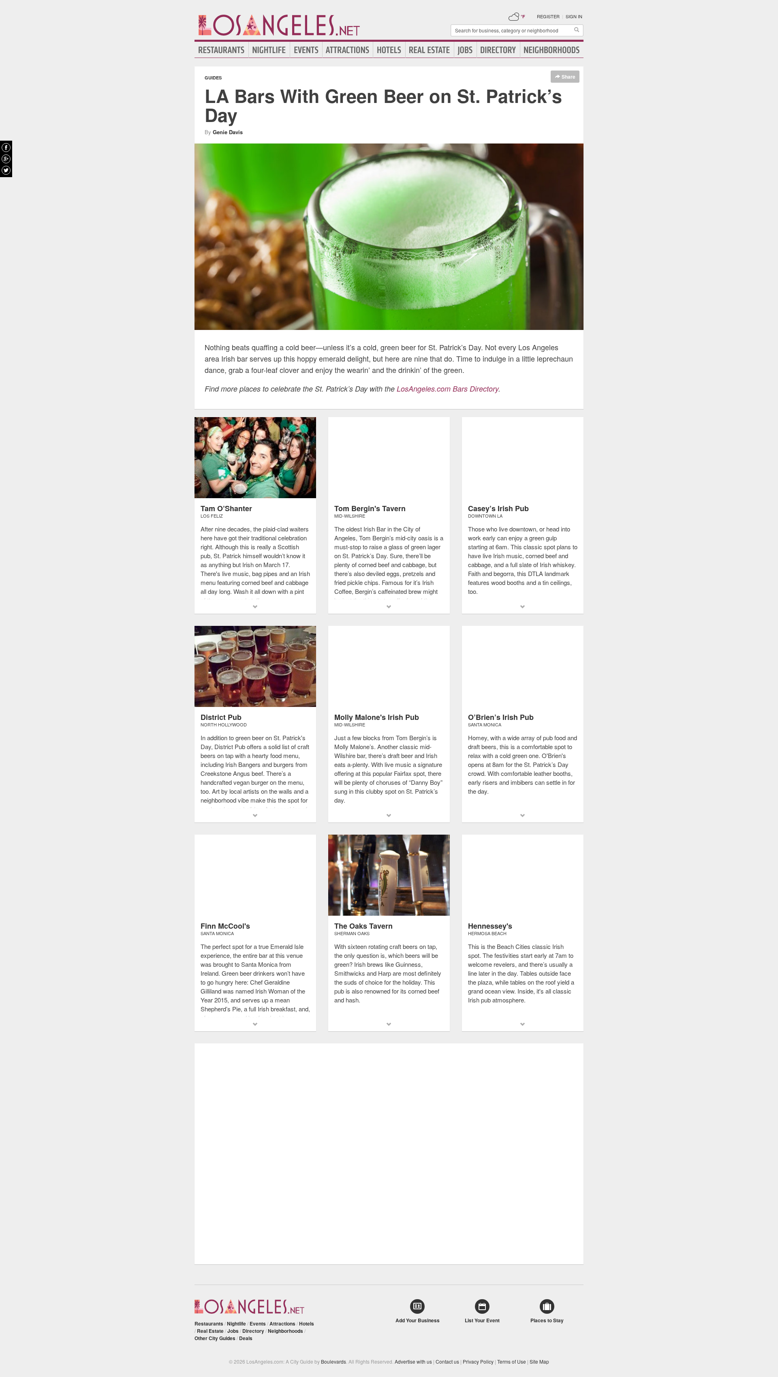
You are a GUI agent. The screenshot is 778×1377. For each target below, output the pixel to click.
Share (567, 76)
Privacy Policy (478, 1361)
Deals (245, 1338)
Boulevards (333, 1361)
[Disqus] (389, 1152)
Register (548, 16)
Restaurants (221, 50)
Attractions (348, 50)
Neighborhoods (552, 50)
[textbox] (517, 30)
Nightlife (269, 50)
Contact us (447, 1361)
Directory (498, 50)
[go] (576, 30)
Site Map (539, 1361)
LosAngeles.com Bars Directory (447, 388)
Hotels (389, 50)
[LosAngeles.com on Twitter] (6, 170)
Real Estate (430, 50)
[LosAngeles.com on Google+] (6, 158)
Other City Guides (214, 1338)
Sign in (574, 16)
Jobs (465, 50)
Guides (213, 78)
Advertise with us (413, 1361)
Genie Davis (228, 132)
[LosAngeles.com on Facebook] (6, 147)
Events (306, 50)
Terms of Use (511, 1361)
